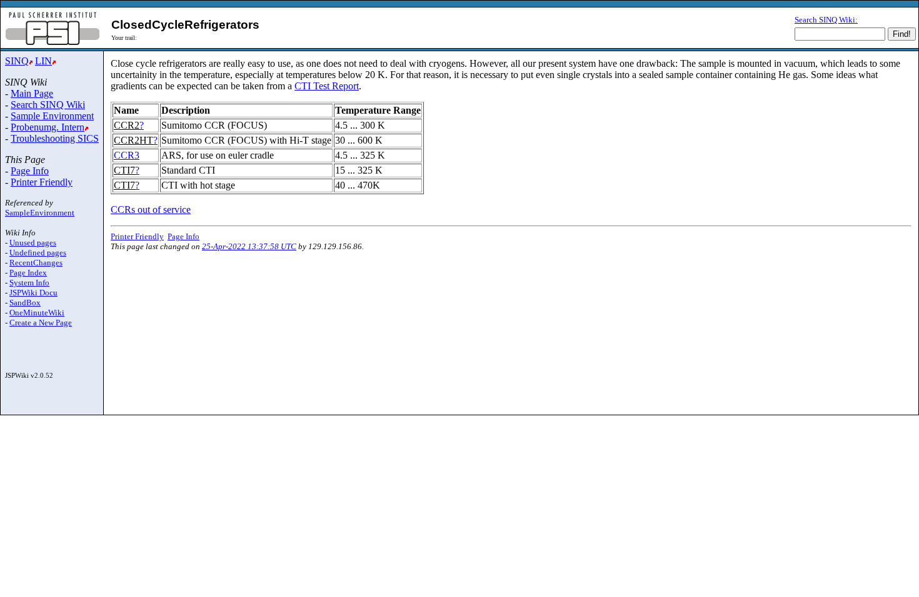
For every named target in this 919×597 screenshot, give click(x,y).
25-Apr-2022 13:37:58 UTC (249, 246)
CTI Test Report (326, 86)
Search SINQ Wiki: (826, 19)
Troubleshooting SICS (55, 138)
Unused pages (32, 242)
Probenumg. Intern (47, 127)
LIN (43, 61)
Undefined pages (37, 252)
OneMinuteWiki (36, 312)
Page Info (30, 170)
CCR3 (126, 155)
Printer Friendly (42, 182)
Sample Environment (52, 116)
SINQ (17, 61)
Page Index (28, 272)
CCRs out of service (151, 209)
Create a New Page (40, 322)
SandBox (25, 302)
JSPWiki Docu (33, 292)
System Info (29, 282)
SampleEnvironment (39, 212)
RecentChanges (36, 262)
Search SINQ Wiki (48, 104)
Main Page (32, 93)
